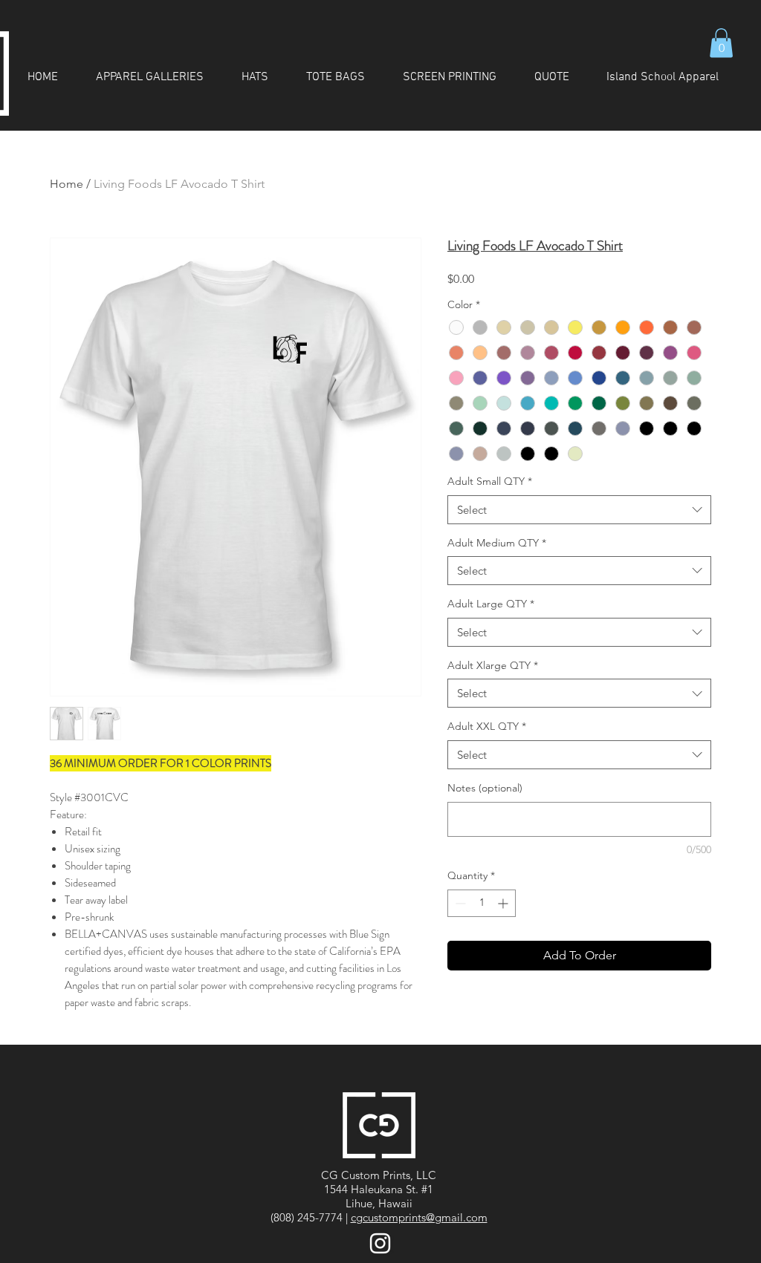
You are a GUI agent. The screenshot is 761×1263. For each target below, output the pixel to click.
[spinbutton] (481, 903)
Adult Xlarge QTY (492, 665)
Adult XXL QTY (486, 726)
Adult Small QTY (489, 481)
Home (66, 184)
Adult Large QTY (490, 603)
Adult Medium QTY (496, 542)
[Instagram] (380, 1243)
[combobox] (579, 509)
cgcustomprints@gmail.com (419, 1217)
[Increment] (504, 903)
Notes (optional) (484, 787)
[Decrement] (459, 903)
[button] (721, 42)
